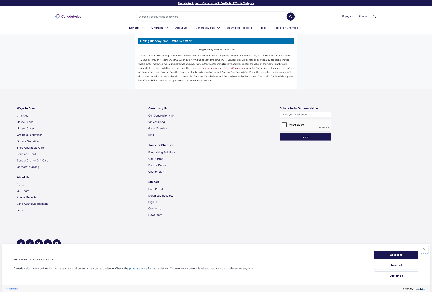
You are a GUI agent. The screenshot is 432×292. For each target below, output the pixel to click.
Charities (22, 115)
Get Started (155, 158)
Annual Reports (26, 197)
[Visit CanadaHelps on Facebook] (21, 243)
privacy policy (138, 268)
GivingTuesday (157, 128)
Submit (305, 137)
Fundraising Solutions (162, 152)
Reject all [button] (396, 265)
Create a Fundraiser (29, 134)
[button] (424, 249)
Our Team (23, 191)
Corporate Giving (28, 167)
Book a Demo (157, 165)
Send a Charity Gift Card (33, 160)
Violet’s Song (156, 122)
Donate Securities (28, 141)
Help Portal (155, 189)
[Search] (291, 16)
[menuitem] (136, 27)
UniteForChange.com (234, 68)
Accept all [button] (396, 254)
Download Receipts (239, 27)
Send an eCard (26, 154)
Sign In (362, 16)
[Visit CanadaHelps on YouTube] (57, 243)
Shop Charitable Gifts (31, 147)
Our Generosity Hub (161, 115)
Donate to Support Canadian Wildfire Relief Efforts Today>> (216, 3)
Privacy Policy (12, 288)
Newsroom (155, 215)
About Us (181, 27)
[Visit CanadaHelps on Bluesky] (39, 243)
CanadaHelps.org (211, 68)
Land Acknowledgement (32, 203)
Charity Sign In (157, 171)
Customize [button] (396, 275)
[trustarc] (420, 288)
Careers (22, 184)
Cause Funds (25, 122)
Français (347, 16)
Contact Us (155, 208)
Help (263, 27)
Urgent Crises (25, 128)
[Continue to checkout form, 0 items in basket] (375, 16)
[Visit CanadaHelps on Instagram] (30, 243)
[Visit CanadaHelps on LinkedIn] (48, 243)
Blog (151, 134)
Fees (20, 210)
